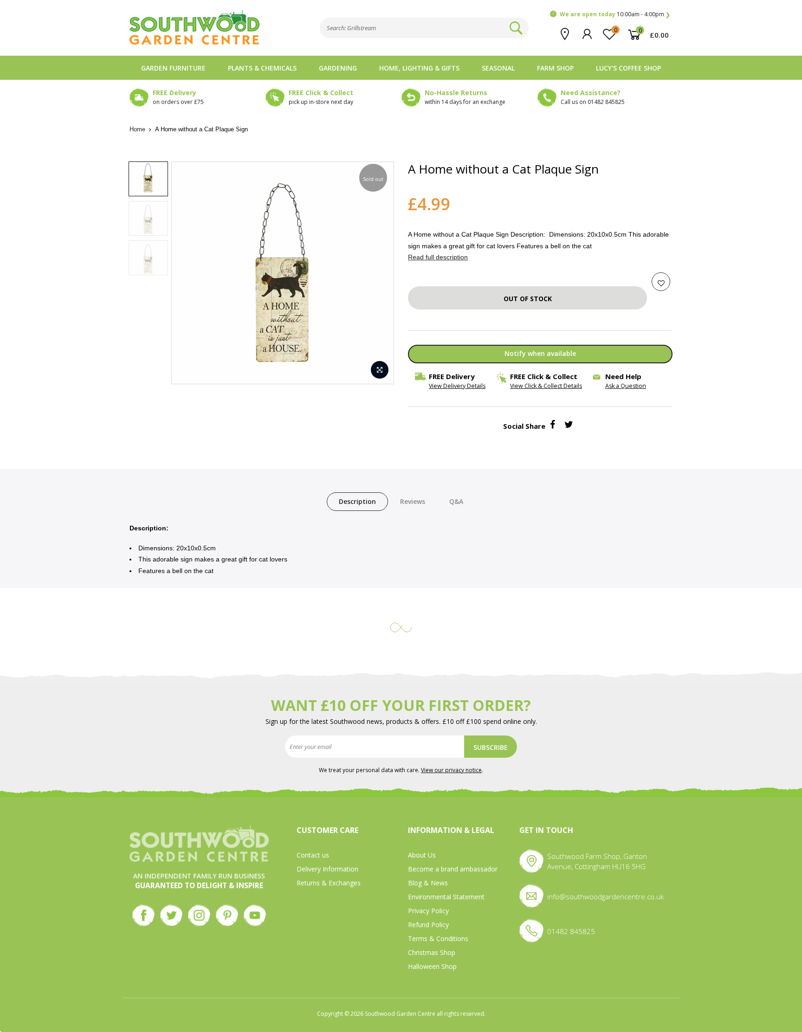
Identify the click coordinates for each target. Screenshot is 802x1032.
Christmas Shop (431, 952)
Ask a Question (625, 386)
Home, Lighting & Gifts (419, 68)
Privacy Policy (428, 910)
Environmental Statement (446, 896)
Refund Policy (428, 924)
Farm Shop (555, 68)
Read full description (438, 257)
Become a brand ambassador (453, 868)
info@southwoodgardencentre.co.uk (605, 896)
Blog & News (428, 882)
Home (137, 129)
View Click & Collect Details (546, 386)
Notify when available (540, 353)
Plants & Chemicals (262, 68)
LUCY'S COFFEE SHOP (628, 68)
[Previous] (187, 272)
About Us (422, 855)
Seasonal (498, 68)
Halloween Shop (432, 966)
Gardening (338, 68)
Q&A (456, 501)
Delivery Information (327, 868)
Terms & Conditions (438, 938)
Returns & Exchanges (329, 882)
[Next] (377, 272)
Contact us (313, 855)
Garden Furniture (173, 68)
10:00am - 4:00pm (612, 14)
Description (357, 501)
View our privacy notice (451, 770)
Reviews (412, 501)
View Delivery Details (457, 386)
